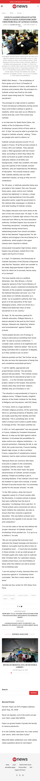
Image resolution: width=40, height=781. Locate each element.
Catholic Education (9, 595)
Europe (19, 13)
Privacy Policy (22, 767)
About (7, 764)
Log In (14, 764)
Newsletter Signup (10, 767)
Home (4, 13)
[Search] (38, 6)
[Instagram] (23, 775)
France (5, 598)
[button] (3, 655)
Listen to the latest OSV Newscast (20, 2)
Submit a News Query (25, 764)
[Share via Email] (21, 606)
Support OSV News (20, 770)
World (11, 13)
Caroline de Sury (15, 24)
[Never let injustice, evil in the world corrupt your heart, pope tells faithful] (20, 650)
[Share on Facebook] (17, 606)
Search (5, 690)
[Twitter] (20, 775)
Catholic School (23, 595)
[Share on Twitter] (19, 606)
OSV (31, 767)
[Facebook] (17, 775)
